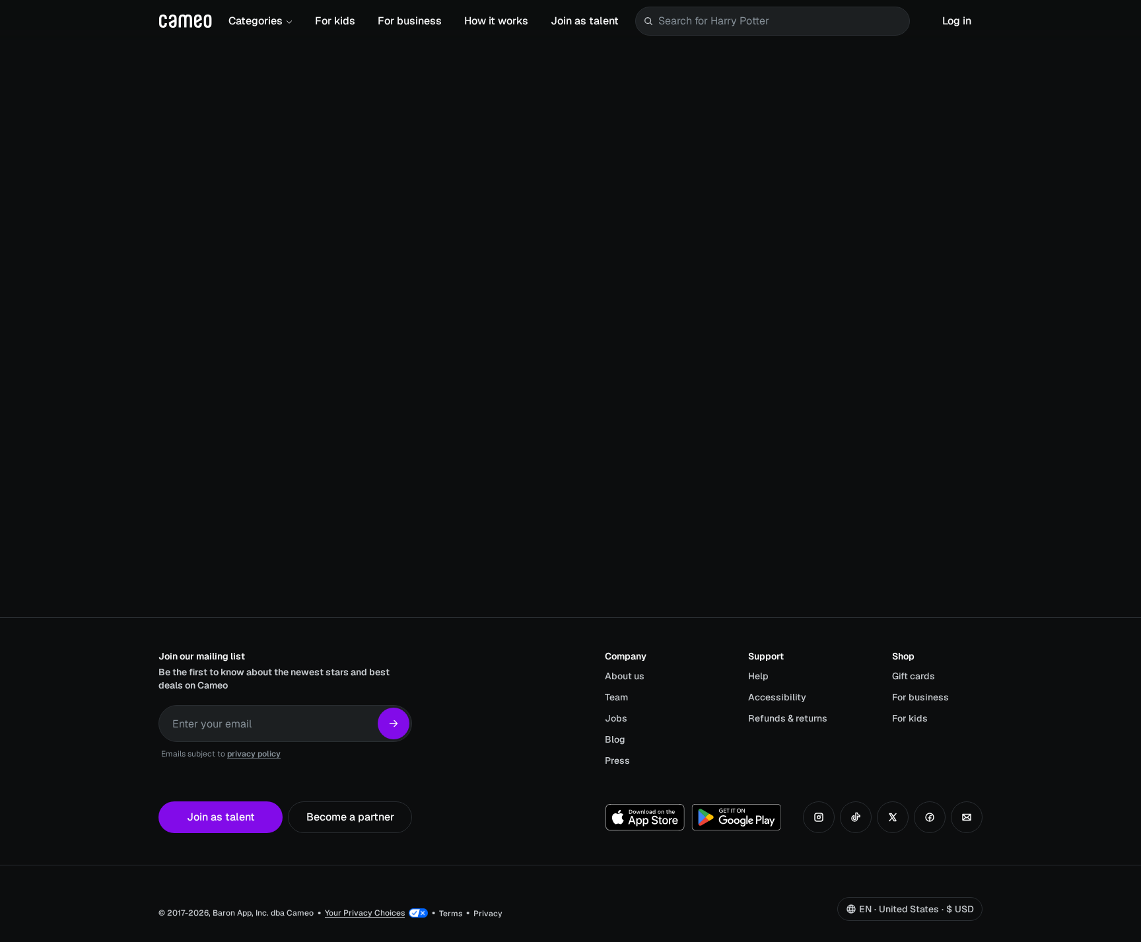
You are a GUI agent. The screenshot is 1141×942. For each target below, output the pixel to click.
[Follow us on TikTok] (856, 817)
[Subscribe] (393, 723)
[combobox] (781, 21)
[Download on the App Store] (645, 817)
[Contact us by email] (967, 817)
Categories (255, 21)
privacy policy (254, 754)
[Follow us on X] (893, 817)
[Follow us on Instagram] (819, 817)
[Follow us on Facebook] (930, 817)
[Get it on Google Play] (736, 817)
